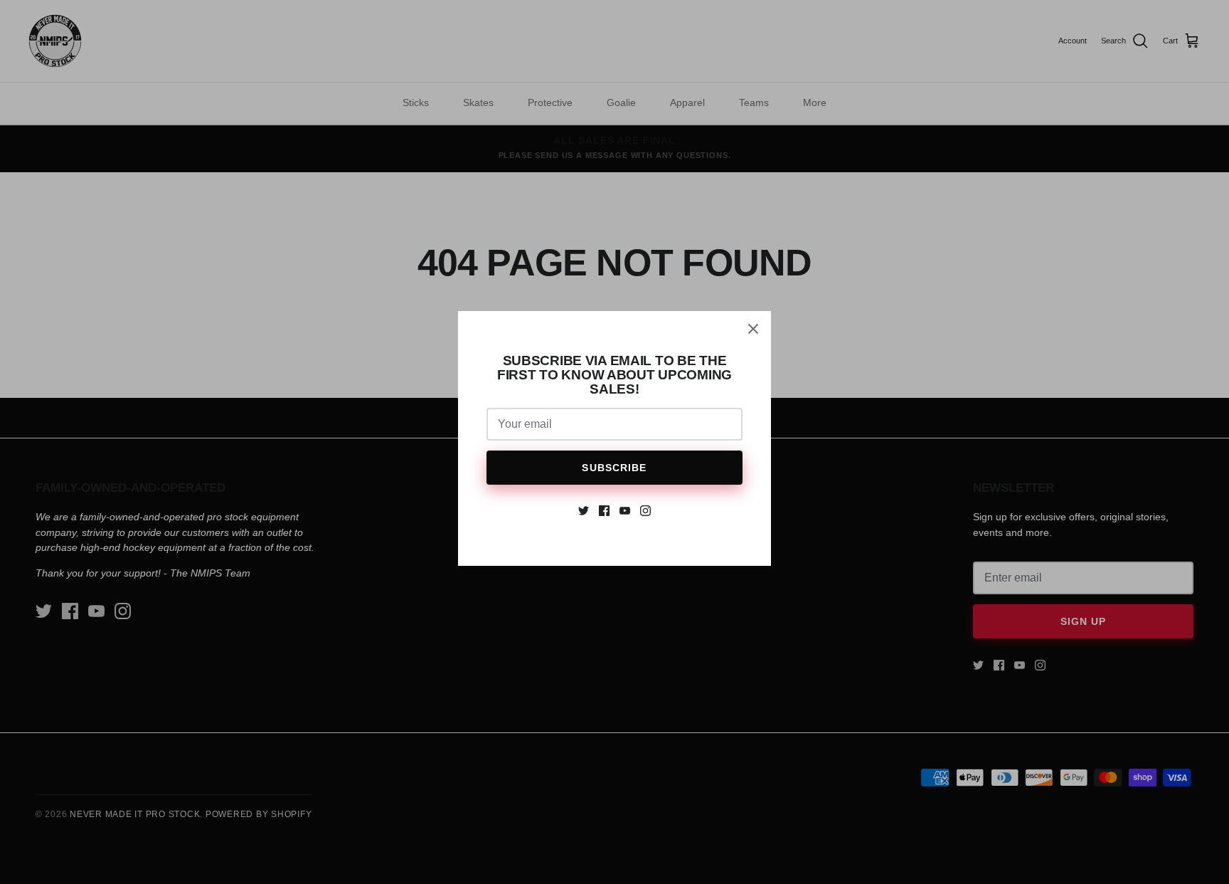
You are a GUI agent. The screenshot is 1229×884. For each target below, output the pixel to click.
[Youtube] (624, 510)
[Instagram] (645, 510)
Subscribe (614, 467)
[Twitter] (583, 510)
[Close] (753, 328)
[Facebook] (604, 510)
